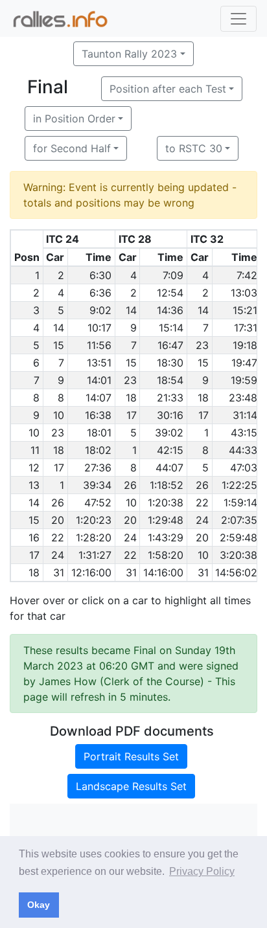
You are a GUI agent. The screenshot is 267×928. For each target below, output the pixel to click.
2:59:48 (238, 537)
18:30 (170, 362)
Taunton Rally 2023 (129, 53)
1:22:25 (239, 485)
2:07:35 (239, 520)
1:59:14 (240, 502)
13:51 (99, 362)
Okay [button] (38, 905)
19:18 (245, 345)
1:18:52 (166, 485)
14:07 (98, 397)
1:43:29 (165, 537)
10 (58, 415)
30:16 (170, 415)
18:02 (98, 450)
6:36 (100, 292)
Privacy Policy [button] (202, 871)
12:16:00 (91, 572)
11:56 (99, 345)
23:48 (243, 397)
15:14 (171, 327)
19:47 (244, 362)
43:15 (244, 432)
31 (58, 572)
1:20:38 (165, 502)
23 (202, 345)
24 (202, 520)
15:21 (245, 310)
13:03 (244, 292)
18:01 (99, 432)
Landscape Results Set (131, 786)
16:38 (98, 415)
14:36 (170, 310)
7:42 (247, 275)
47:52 (97, 502)
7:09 (173, 275)
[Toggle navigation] (238, 19)
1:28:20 (93, 537)
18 (131, 397)
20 (57, 520)
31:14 (245, 415)
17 (131, 415)
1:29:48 (165, 520)
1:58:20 (165, 555)
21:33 (170, 397)
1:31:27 (94, 555)
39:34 (97, 485)
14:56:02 (236, 572)
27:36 (97, 467)
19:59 (244, 380)
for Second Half (72, 148)
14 (131, 310)
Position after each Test (168, 88)
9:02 (100, 310)
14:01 (99, 380)
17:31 (245, 327)
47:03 (243, 467)
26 (130, 485)
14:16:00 (163, 572)
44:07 (169, 467)
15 (58, 345)
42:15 (170, 450)
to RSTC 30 (193, 148)
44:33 (243, 450)
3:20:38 (238, 555)
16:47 (170, 345)
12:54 (170, 292)
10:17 (99, 327)
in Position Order (74, 118)
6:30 (100, 275)
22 (202, 502)
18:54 (170, 380)
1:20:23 (93, 520)
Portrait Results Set (131, 756)
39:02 (169, 432)
